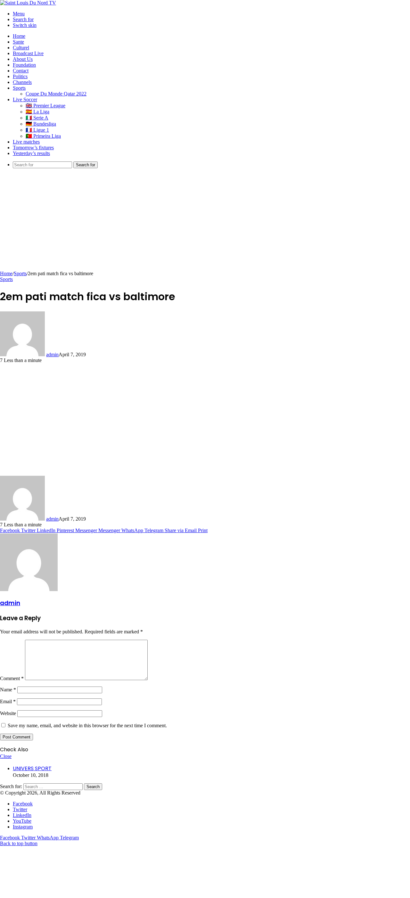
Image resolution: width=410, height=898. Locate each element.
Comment (12, 678)
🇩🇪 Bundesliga (41, 124)
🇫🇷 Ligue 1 (37, 130)
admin (52, 354)
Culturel (21, 47)
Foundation (24, 65)
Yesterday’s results (31, 153)
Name (8, 689)
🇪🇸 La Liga (37, 111)
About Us (23, 59)
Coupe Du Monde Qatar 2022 (56, 93)
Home (19, 36)
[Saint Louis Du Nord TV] (28, 2)
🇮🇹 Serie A (37, 117)
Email (8, 701)
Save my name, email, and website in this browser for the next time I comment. (87, 725)
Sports (19, 88)
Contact (21, 70)
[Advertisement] (205, 223)
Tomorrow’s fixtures (33, 147)
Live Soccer (25, 99)
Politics (20, 76)
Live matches (26, 141)
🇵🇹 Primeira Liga (43, 136)
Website (8, 713)
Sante (18, 42)
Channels (22, 82)
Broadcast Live (28, 53)
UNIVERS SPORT (32, 768)
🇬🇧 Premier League (45, 105)
